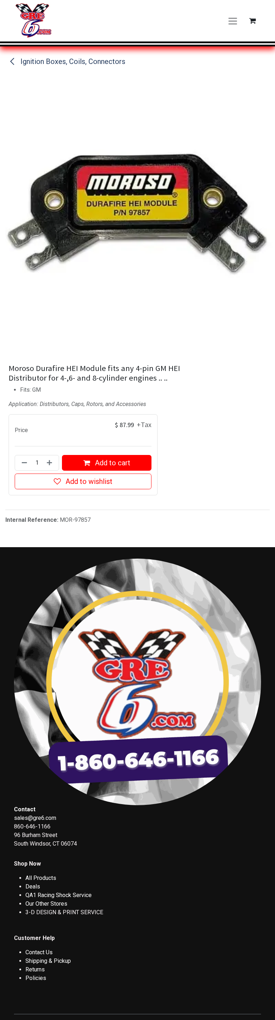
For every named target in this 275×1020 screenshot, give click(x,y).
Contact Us (39, 952)
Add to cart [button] (111, 463)
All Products (40, 878)
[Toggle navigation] (233, 20)
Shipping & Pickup (48, 960)
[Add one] (51, 462)
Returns (35, 969)
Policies (35, 978)
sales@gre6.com (35, 817)
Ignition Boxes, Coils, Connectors (72, 61)
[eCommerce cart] (252, 20)
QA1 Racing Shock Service (58, 895)
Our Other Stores (46, 903)
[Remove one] (23, 462)
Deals (32, 886)
